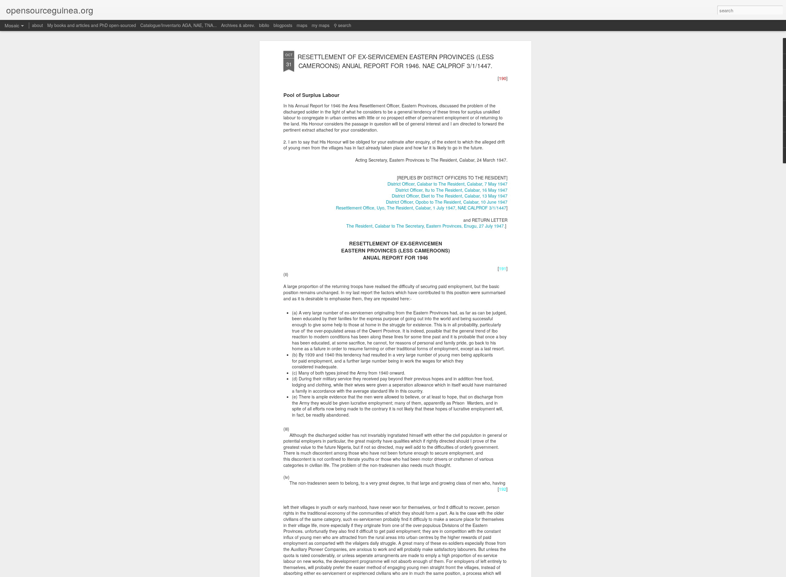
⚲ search (342, 25)
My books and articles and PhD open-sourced (91, 25)
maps (302, 25)
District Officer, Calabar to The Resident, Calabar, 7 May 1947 (447, 184)
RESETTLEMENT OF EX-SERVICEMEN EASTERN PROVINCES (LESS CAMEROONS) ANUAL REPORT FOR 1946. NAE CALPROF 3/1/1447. (396, 61)
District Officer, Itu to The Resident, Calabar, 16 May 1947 (451, 190)
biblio (264, 25)
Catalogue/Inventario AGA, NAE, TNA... (178, 25)
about (37, 25)
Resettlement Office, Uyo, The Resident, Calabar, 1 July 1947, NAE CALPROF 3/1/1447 (421, 208)
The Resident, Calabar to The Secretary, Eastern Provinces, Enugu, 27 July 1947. (425, 226)
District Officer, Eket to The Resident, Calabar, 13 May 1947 (450, 196)
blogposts (283, 25)
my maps (320, 25)
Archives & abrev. (238, 25)
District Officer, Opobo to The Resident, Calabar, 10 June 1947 (447, 202)
